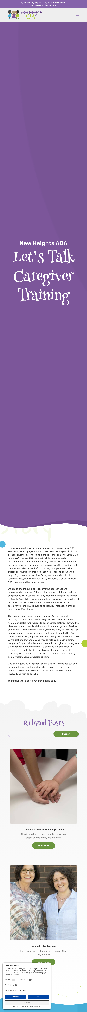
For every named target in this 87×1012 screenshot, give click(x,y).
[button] (77, 15)
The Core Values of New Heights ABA (43, 829)
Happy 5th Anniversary (44, 946)
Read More (44, 845)
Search (66, 734)
